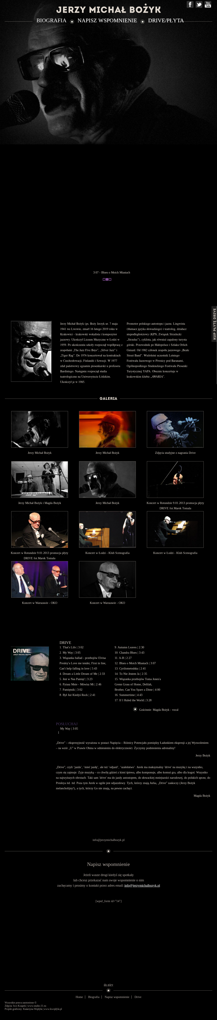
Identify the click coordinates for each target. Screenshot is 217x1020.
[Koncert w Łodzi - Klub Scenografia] (107, 529)
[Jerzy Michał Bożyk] (40, 429)
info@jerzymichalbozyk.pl (142, 885)
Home (79, 997)
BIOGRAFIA (51, 20)
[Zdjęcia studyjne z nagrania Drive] (175, 429)
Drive (138, 997)
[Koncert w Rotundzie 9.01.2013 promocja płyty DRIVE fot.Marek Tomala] (175, 479)
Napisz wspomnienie (117, 997)
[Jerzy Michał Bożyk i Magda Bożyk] (40, 479)
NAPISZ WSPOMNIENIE (107, 20)
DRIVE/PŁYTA (166, 20)
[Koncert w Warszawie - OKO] (40, 579)
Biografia (93, 997)
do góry (108, 984)
